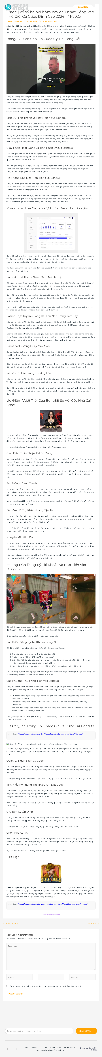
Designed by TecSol (88, 1048)
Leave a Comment (15, 21)
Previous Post (10, 923)
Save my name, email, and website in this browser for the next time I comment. (45, 986)
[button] (83, 7)
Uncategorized (31, 21)
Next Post (93, 923)
